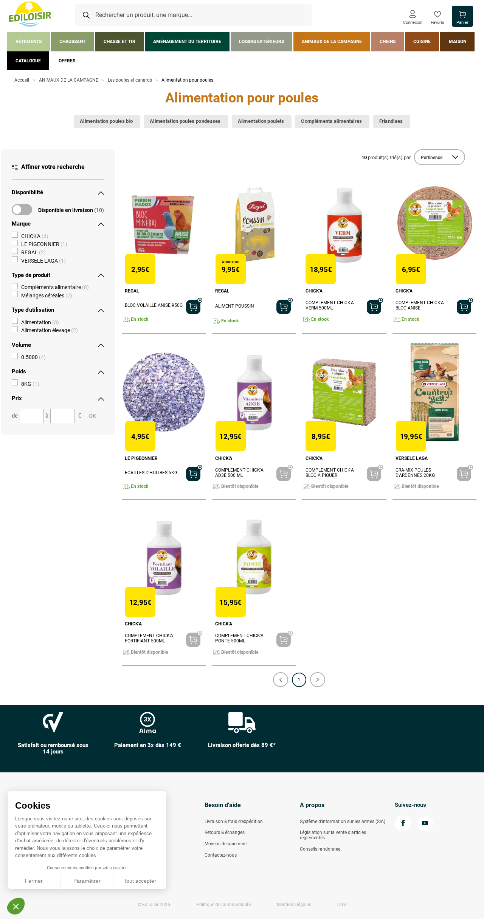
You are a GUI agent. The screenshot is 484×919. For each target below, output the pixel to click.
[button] (281, 679)
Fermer (34, 881)
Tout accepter (140, 881)
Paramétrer (87, 881)
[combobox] (193, 15)
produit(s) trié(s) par (386, 157)
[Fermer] (101, 192)
